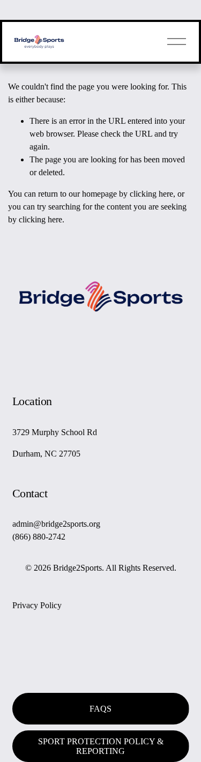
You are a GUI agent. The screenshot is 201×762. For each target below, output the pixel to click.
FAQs (100, 708)
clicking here (151, 193)
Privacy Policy (37, 605)
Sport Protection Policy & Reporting (100, 746)
